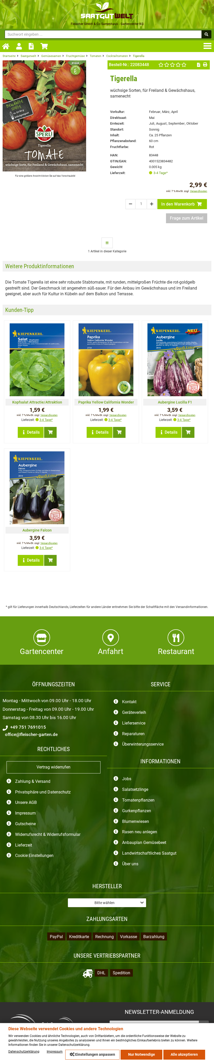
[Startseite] (7, 46)
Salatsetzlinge (135, 789)
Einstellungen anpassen (94, 1054)
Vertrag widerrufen (53, 767)
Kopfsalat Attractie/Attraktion (37, 402)
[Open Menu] (208, 45)
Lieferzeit (23, 845)
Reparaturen (133, 733)
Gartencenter (41, 651)
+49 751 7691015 (27, 727)
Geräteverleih (134, 712)
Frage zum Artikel (186, 218)
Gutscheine (25, 823)
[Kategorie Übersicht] (107, 243)
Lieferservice (133, 723)
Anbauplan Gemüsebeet (144, 842)
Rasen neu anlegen (139, 832)
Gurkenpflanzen (136, 810)
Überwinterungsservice (143, 744)
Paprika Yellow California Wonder (106, 402)
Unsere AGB (26, 802)
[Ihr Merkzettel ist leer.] (32, 46)
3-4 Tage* (160, 173)
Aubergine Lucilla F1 (175, 402)
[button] (107, 902)
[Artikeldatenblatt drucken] (205, 64)
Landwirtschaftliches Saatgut (149, 853)
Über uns (130, 863)
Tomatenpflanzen (138, 800)
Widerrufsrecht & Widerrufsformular (47, 834)
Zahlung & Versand (32, 781)
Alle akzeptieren (184, 1054)
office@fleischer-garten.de (31, 734)
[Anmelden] (20, 46)
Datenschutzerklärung (23, 1051)
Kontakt (129, 702)
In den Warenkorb (178, 204)
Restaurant (176, 651)
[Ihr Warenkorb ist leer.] (45, 46)
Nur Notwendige (141, 1054)
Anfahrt (110, 651)
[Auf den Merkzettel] (198, 64)
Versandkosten (198, 191)
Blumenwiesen (135, 821)
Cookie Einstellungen (34, 855)
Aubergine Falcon (37, 530)
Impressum (25, 813)
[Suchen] (206, 34)
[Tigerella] (44, 170)
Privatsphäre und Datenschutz (43, 792)
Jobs (126, 779)
